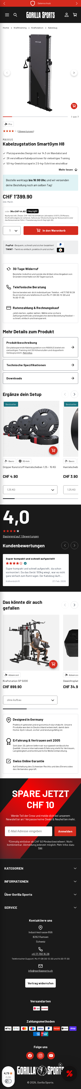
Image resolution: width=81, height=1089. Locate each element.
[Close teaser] (60, 1065)
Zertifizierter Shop (44, 3)
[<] (4, 3)
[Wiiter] (74, 394)
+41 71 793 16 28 (40, 953)
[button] (15, 15)
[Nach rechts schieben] (74, 73)
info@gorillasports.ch (40, 970)
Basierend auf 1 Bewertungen (21, 536)
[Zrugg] (65, 394)
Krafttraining (20, 27)
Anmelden (65, 831)
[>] (76, 3)
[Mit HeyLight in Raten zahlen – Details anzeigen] (42, 211)
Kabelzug (52, 27)
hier (40, 847)
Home (6, 27)
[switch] (8, 1081)
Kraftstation (37, 27)
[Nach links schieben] (7, 73)
